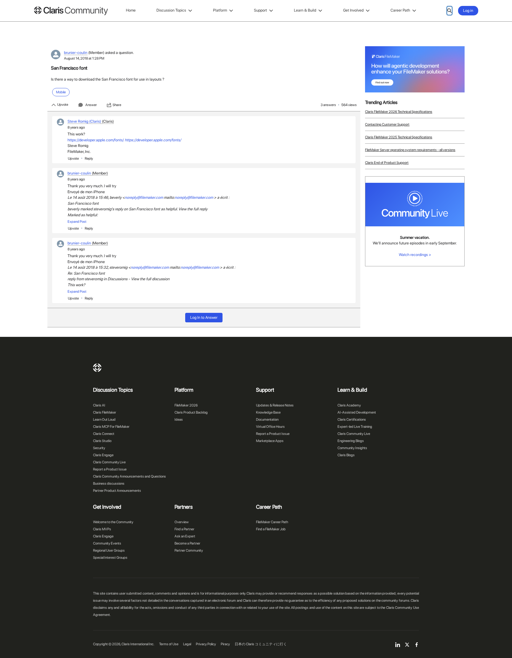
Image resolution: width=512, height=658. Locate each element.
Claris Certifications (351, 419)
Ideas (179, 419)
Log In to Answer (203, 317)
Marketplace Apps (270, 441)
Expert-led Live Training (354, 427)
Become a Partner (187, 543)
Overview (182, 522)
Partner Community (189, 550)
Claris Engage (103, 455)
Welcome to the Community (113, 522)
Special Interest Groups (110, 557)
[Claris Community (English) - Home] (71, 11)
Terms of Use (168, 644)
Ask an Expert (185, 536)
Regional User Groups (109, 550)
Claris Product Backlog (191, 412)
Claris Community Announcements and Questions (129, 476)
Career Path (400, 10)
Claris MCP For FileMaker (111, 427)
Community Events (107, 543)
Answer (91, 105)
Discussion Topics (171, 10)
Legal (187, 644)
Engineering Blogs (350, 441)
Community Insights (352, 448)
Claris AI (99, 405)
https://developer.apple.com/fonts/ (96, 140)
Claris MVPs (102, 529)
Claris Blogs (346, 455)
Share (117, 105)
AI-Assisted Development (356, 412)
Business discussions (108, 483)
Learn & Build (305, 10)
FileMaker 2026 (186, 405)
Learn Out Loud (104, 419)
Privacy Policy (206, 644)
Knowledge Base (268, 412)
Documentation (267, 419)
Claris (97, 368)
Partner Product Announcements (117, 491)
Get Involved (353, 10)
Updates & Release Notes (275, 405)
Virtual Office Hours (270, 427)
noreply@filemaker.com (144, 197)
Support (260, 10)
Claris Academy (349, 405)
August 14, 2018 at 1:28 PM (84, 58)
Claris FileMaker (104, 412)
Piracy (225, 644)
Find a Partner (184, 529)
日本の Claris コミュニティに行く (261, 644)
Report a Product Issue (110, 469)
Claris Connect (103, 434)
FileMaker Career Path (272, 522)
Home (131, 10)
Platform (220, 10)
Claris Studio (102, 441)
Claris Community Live (109, 462)
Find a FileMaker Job (271, 529)
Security (99, 448)
